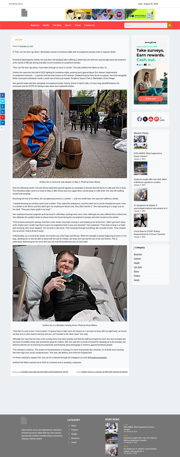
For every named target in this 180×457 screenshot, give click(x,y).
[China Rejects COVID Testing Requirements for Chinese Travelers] (140, 220)
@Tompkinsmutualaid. (97, 358)
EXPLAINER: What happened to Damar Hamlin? (148, 154)
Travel (78, 25)
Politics (137, 276)
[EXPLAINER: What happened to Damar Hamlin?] (140, 142)
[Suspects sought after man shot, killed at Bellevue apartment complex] (140, 168)
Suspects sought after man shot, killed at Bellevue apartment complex (150, 180)
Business (35, 25)
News (136, 271)
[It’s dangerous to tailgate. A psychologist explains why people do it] (140, 194)
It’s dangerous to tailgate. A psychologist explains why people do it (150, 206)
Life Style (57, 25)
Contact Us (89, 25)
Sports (68, 25)
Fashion (137, 259)
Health (46, 25)
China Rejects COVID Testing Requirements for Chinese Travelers (149, 232)
